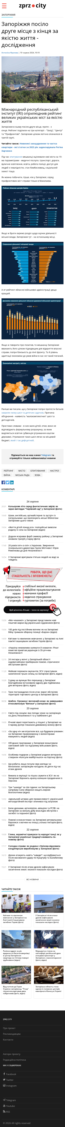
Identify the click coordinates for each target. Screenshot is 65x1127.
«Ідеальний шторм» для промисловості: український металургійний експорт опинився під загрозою (35, 800)
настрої (54, 470)
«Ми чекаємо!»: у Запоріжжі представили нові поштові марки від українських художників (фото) (34, 621)
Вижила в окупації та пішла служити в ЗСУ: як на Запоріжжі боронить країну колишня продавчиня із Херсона (35, 778)
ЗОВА (37, 475)
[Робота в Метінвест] (32, 590)
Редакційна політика (14, 1059)
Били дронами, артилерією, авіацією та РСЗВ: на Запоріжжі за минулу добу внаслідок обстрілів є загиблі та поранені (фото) (33, 811)
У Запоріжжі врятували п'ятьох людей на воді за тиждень (33, 558)
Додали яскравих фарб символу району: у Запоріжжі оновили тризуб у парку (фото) (35, 537)
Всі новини (32, 879)
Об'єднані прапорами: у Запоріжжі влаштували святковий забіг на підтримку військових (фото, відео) (33, 745)
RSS (8, 1111)
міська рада (22, 475)
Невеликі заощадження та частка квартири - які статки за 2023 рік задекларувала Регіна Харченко (32, 147)
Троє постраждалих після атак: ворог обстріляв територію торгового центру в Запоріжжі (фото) (33, 693)
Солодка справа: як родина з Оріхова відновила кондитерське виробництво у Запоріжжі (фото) (34, 847)
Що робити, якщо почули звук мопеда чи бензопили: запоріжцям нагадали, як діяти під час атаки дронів (34, 766)
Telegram (46, 455)
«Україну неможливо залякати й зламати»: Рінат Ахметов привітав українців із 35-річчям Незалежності (33, 650)
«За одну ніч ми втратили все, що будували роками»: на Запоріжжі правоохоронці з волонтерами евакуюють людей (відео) (35, 734)
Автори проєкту (11, 1053)
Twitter (9, 1079)
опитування (16, 156)
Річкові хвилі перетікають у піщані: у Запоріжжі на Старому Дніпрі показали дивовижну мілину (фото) (34, 723)
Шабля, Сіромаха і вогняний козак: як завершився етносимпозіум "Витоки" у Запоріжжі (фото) (35, 702)
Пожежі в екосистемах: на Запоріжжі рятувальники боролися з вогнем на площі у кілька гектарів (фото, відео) (35, 822)
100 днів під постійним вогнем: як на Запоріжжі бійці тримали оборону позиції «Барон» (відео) (33, 630)
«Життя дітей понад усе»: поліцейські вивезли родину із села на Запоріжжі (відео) (32, 528)
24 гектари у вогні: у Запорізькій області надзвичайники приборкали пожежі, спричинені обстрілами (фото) (34, 662)
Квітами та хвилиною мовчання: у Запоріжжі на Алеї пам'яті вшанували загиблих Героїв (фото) (35, 639)
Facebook (11, 1074)
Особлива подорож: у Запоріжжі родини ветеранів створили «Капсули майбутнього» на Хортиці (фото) (35, 756)
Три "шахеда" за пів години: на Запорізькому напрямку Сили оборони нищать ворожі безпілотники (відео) (31, 790)
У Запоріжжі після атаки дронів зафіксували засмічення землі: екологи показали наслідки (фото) (35, 868)
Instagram (11, 1085)
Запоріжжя (8, 14)
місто (21, 470)
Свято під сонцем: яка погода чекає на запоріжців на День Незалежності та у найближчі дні (34, 714)
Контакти (8, 1039)
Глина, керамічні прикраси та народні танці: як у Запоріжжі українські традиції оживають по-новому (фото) (34, 837)
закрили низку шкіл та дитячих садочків (23, 412)
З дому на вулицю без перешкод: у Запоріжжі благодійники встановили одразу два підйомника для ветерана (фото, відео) (34, 683)
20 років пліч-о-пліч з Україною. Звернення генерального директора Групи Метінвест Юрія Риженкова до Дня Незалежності (33, 548)
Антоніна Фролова (10, 52)
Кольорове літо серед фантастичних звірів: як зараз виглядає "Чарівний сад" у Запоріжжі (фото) (35, 507)
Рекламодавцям (12, 1033)
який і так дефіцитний (22, 440)
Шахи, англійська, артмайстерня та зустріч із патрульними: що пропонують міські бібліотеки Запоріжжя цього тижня (33, 518)
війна (7, 475)
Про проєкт (9, 1028)
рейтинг (8, 470)
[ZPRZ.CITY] (32, 5)
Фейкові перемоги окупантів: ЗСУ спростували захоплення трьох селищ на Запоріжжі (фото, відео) (35, 672)
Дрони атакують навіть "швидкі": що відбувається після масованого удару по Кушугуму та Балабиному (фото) (35, 858)
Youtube (10, 1105)
